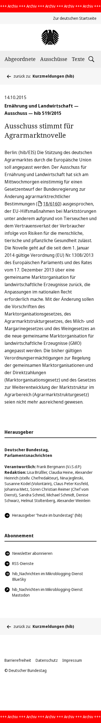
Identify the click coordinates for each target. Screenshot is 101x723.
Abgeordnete (20, 59)
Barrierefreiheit (17, 660)
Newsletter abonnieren (32, 553)
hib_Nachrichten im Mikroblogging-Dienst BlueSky (47, 576)
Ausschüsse (53, 59)
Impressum (72, 660)
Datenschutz (47, 660)
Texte (78, 59)
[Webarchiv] (50, 37)
